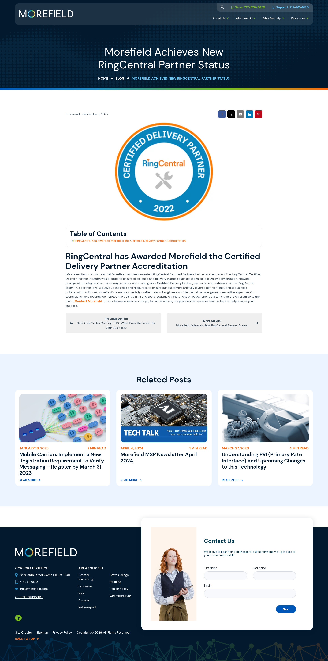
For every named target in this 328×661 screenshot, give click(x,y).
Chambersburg (120, 596)
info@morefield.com (34, 589)
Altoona (83, 600)
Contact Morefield (88, 301)
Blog (120, 78)
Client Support (29, 597)
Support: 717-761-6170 (292, 7)
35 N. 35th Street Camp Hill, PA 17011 (45, 575)
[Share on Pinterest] (258, 114)
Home (103, 78)
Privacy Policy (62, 632)
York (81, 593)
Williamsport (87, 607)
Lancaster (85, 586)
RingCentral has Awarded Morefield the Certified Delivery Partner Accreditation (130, 241)
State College (119, 575)
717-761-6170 (29, 582)
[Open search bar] (222, 7)
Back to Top (25, 638)
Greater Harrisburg (85, 577)
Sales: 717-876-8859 (250, 7)
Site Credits (23, 632)
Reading (115, 582)
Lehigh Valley (119, 589)
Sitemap (42, 632)
